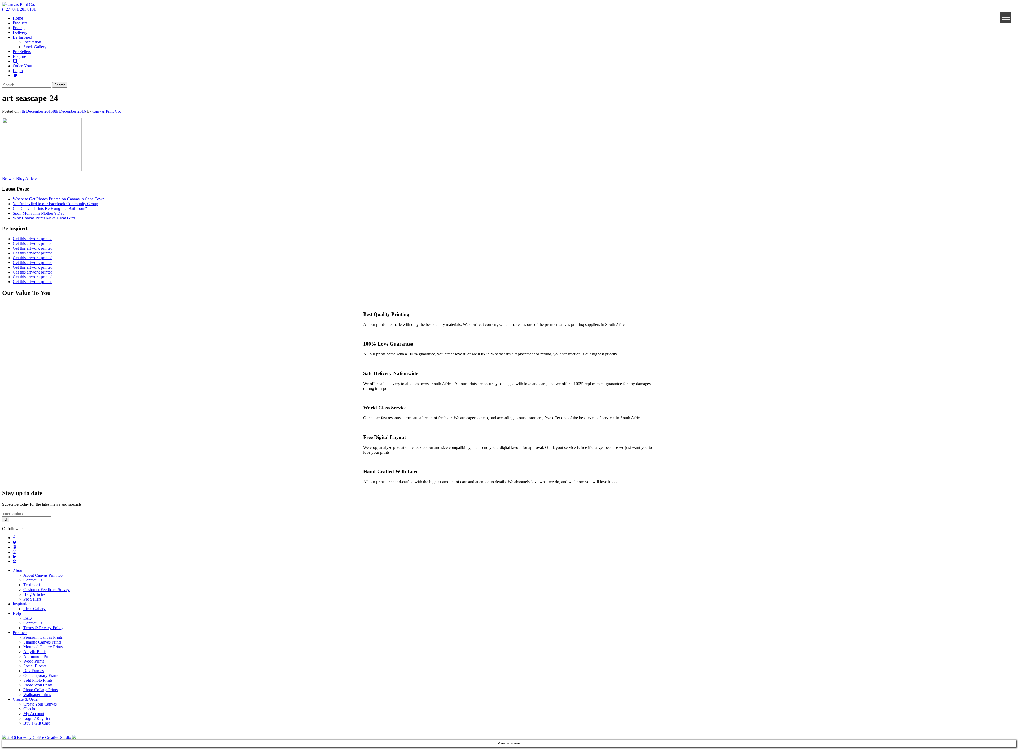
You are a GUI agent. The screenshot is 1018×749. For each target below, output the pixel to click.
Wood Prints (389, 13)
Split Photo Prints (640, 25)
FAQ (27, 618)
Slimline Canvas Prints (137, 13)
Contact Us (32, 580)
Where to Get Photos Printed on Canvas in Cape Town (58, 199)
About (18, 570)
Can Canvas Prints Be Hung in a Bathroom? (50, 208)
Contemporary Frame (641, 7)
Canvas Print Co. (106, 111)
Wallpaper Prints (892, 7)
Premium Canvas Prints (137, 7)
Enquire (19, 56)
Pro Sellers (22, 51)
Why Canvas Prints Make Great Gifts (44, 218)
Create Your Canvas (40, 704)
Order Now (22, 66)
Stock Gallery (34, 47)
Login (18, 70)
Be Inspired (22, 37)
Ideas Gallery (34, 608)
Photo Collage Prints (641, 19)
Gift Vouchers (892, 13)
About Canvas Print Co (43, 575)
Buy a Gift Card (36, 723)
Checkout (31, 709)
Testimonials (33, 585)
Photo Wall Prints (640, 13)
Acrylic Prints (137, 25)
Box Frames (389, 25)
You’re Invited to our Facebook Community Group (55, 203)
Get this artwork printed (32, 238)
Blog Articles (34, 594)
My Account (33, 713)
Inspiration (32, 42)
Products (20, 632)
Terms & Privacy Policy (43, 627)
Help (17, 613)
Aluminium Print (389, 7)
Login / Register (36, 718)
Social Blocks (389, 19)
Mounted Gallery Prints (137, 19)
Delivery (20, 32)
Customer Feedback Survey (46, 589)
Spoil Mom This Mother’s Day (38, 213)
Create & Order (26, 699)
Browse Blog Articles (20, 178)
